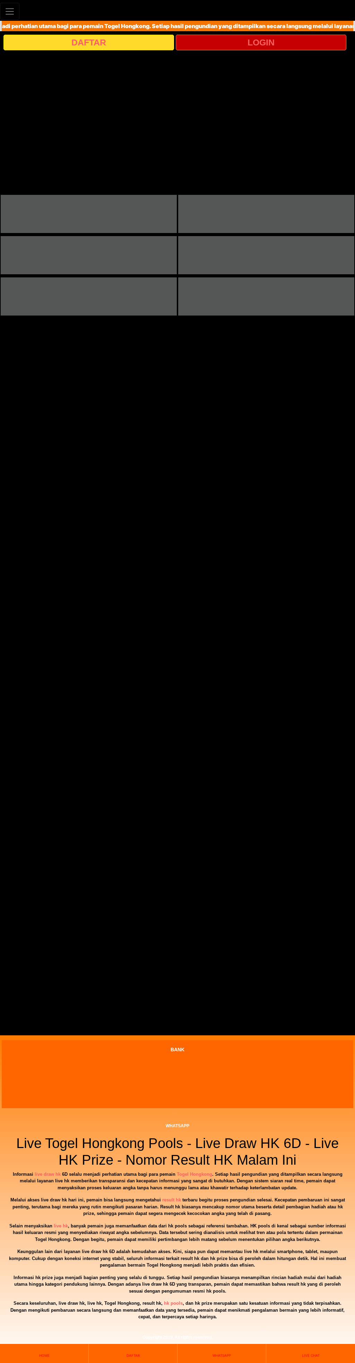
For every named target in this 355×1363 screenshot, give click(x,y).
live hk (61, 1225)
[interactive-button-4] (266, 255)
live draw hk (48, 1174)
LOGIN (261, 42)
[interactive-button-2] (266, 214)
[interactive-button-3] (89, 255)
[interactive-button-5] (89, 296)
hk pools (173, 1303)
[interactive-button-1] (89, 214)
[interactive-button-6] (266, 296)
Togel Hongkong (194, 1174)
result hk (171, 1199)
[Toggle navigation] (9, 11)
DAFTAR (88, 42)
